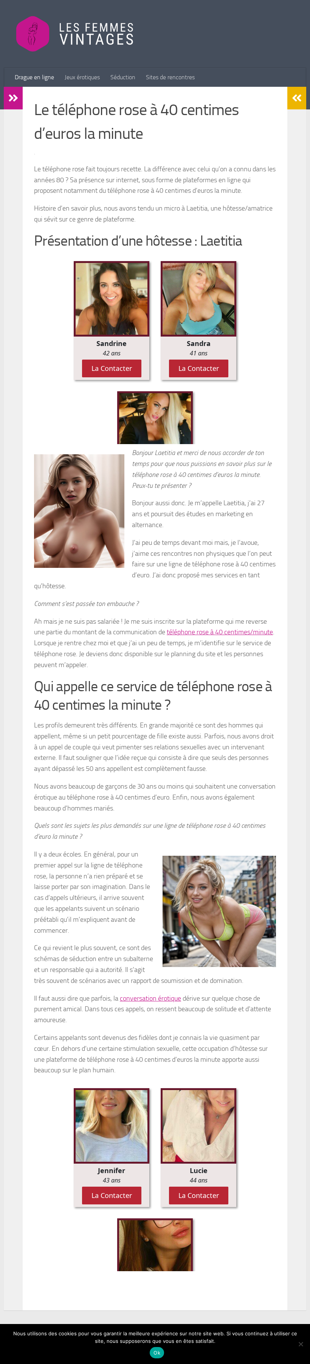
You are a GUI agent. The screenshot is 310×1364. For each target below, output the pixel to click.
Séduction (122, 77)
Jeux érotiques (82, 77)
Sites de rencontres (170, 77)
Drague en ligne (34, 77)
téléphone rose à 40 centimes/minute (220, 632)
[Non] (300, 1344)
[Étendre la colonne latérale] (13, 98)
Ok (156, 1353)
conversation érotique (150, 998)
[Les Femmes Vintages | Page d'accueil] (75, 34)
